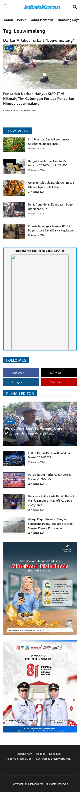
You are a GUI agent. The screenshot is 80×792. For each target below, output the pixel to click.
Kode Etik (55, 754)
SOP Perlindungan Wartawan (53, 758)
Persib (21, 19)
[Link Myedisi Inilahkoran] (16, 306)
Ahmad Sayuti (10, 110)
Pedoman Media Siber (19, 758)
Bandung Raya (69, 19)
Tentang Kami (25, 754)
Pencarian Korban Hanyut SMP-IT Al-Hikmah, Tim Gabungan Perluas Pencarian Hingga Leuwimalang (38, 98)
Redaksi (41, 754)
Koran (8, 19)
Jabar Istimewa (42, 19)
